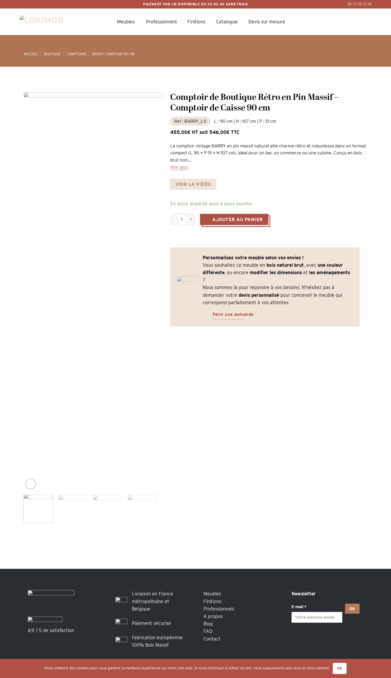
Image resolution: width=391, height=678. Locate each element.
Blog (208, 623)
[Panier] (338, 21)
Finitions (196, 21)
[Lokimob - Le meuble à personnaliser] (48, 21)
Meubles (126, 21)
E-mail (299, 606)
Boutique (52, 54)
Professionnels (161, 21)
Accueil (31, 54)
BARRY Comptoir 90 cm (113, 54)
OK (352, 608)
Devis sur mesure (266, 21)
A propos (213, 616)
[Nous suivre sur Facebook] (297, 638)
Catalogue (227, 21)
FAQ (207, 631)
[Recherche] (323, 21)
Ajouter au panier (237, 219)
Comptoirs (76, 54)
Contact (212, 639)
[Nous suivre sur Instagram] (308, 638)
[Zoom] (30, 483)
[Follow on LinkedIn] (319, 638)
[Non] (384, 670)
